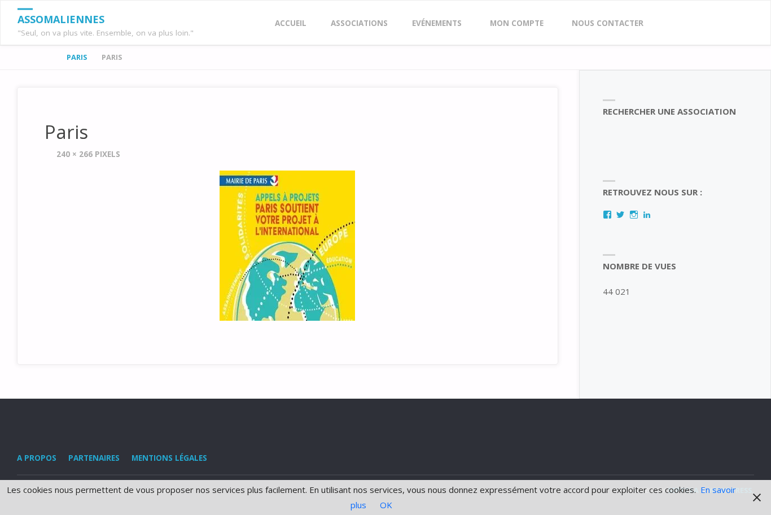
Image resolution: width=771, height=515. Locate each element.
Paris (77, 57)
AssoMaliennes (60, 19)
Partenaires (94, 458)
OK (386, 504)
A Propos (36, 458)
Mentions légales (169, 458)
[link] (666, 23)
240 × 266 (75, 154)
